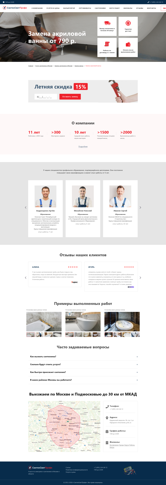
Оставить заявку (70, 96)
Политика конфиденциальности (77, 470)
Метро (112, 447)
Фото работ (114, 8)
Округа (126, 445)
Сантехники (100, 8)
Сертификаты (85, 8)
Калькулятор (69, 8)
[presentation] (25, 207)
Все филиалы (114, 445)
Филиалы (128, 8)
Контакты (151, 8)
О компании (37, 8)
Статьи (68, 467)
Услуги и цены (53, 8)
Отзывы (139, 8)
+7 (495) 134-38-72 (156, 2)
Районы (132, 445)
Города (121, 445)
